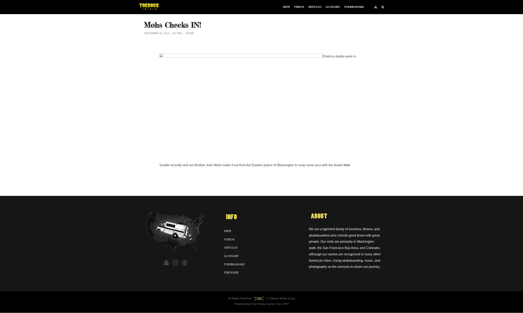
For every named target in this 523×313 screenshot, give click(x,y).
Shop (227, 231)
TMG (179, 33)
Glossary (231, 256)
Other (190, 33)
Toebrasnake (234, 264)
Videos (229, 239)
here (347, 165)
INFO (231, 217)
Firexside (231, 272)
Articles (231, 247)
